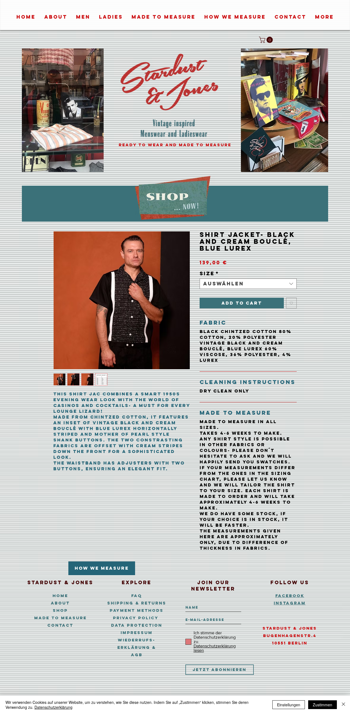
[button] (266, 40)
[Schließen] (343, 705)
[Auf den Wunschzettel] (291, 303)
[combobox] (248, 284)
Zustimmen (322, 704)
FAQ (136, 595)
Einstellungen (288, 704)
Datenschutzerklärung (53, 707)
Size (209, 273)
